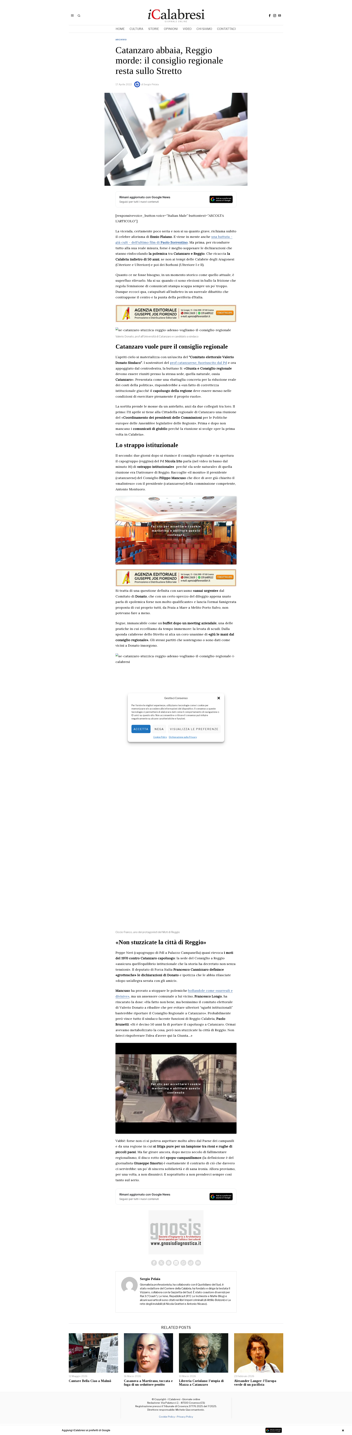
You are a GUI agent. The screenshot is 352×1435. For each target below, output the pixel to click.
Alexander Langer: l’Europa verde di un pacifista (255, 1382)
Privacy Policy (185, 1416)
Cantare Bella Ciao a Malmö (90, 1381)
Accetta (140, 729)
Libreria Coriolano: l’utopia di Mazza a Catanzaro (201, 1382)
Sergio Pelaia (151, 84)
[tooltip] (269, 15)
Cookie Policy (160, 737)
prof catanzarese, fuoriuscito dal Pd (198, 363)
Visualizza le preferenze (194, 729)
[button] (219, 698)
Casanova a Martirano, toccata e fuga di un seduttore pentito (148, 1382)
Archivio (121, 40)
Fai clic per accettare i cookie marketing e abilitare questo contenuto (176, 530)
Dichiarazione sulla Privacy (183, 737)
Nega (159, 729)
